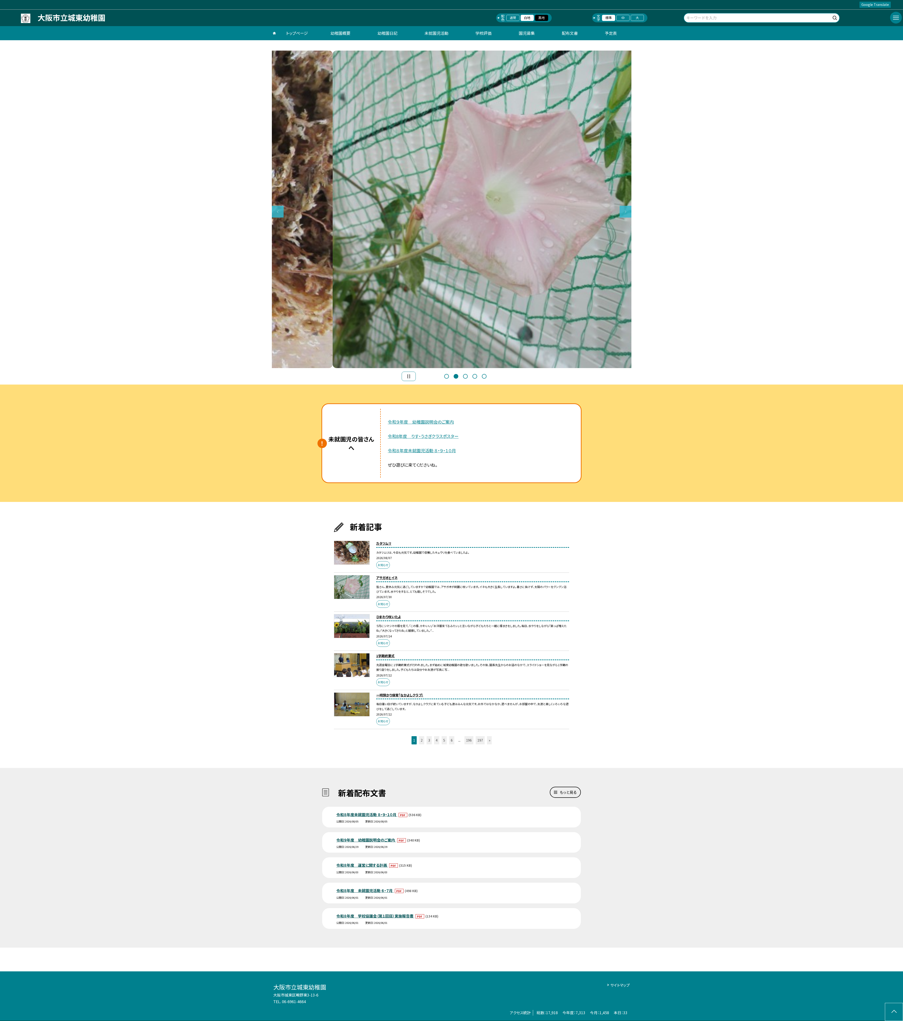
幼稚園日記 (387, 33)
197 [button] (480, 740)
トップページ (297, 33)
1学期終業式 (385, 655)
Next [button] (625, 212)
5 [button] (484, 376)
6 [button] (452, 740)
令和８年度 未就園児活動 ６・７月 (365, 890)
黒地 (541, 17)
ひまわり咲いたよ (388, 616)
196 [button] (469, 740)
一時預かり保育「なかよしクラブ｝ (399, 695)
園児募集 (527, 33)
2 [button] (456, 376)
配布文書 (570, 33)
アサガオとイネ (387, 577)
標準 (608, 17)
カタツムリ (383, 543)
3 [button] (465, 376)
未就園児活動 (436, 33)
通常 (513, 17)
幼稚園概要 (340, 33)
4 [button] (474, 376)
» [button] (489, 740)
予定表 (611, 33)
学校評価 (483, 33)
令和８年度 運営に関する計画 (362, 865)
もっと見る (568, 792)
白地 (527, 17)
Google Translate (875, 4)
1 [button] (446, 376)
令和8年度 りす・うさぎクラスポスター (423, 436)
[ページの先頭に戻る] (894, 1012)
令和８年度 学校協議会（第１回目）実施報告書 (375, 916)
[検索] (835, 17)
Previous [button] (278, 212)
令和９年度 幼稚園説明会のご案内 (421, 422)
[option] (451, 209)
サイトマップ (620, 985)
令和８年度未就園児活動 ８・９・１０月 (422, 450)
